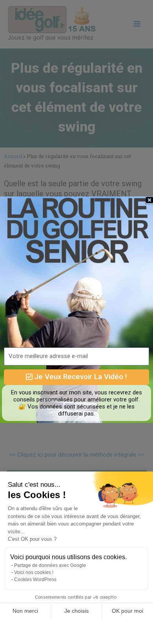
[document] (76, 309)
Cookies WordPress (35, 579)
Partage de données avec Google (50, 565)
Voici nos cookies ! (33, 572)
